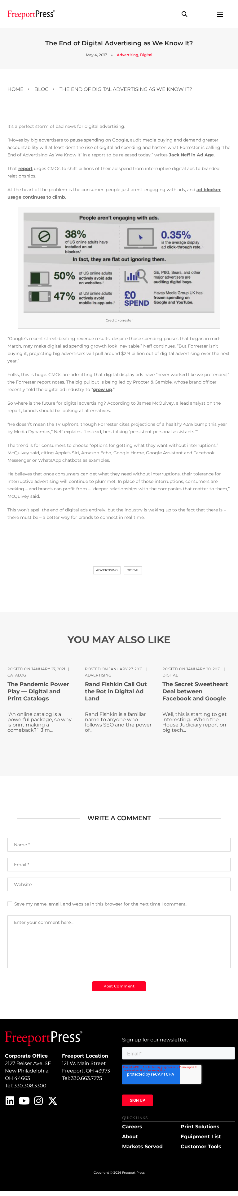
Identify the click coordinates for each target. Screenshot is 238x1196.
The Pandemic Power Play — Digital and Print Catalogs (38, 691)
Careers (132, 1127)
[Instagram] (38, 1101)
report (25, 168)
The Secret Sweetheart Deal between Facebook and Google (195, 691)
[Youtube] (24, 1101)
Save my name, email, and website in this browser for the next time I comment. (100, 904)
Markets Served (142, 1146)
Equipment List (201, 1137)
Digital (146, 54)
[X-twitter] (53, 1101)
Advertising (127, 54)
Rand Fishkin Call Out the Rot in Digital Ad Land (116, 691)
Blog (41, 89)
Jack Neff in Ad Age (191, 155)
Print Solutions (200, 1127)
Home (15, 89)
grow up (102, 389)
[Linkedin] (10, 1101)
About (130, 1137)
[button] (184, 14)
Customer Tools (201, 1146)
